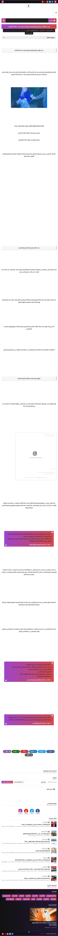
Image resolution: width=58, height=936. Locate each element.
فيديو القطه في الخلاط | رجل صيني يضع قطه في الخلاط (36, 824)
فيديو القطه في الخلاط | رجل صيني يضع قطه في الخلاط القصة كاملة (32, 860)
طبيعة (52, 899)
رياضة (21, 896)
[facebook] (52, 2)
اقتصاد (41, 896)
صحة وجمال (5, 896)
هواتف (17, 899)
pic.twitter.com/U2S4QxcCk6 (44, 676)
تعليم (27, 896)
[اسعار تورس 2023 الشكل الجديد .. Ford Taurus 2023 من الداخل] (53, 869)
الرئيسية (51, 20)
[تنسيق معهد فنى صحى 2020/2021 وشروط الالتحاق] (53, 833)
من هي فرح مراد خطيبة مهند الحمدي (29, 133)
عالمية (45, 899)
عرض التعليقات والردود (7, 782)
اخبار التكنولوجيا (50, 896)
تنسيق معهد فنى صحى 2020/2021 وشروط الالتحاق (36, 834)
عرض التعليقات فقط (18, 782)
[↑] (29, 932)
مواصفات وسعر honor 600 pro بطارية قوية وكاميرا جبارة (44, 923)
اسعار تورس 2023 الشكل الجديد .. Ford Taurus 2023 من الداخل (34, 869)
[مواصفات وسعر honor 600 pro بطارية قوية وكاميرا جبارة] (43, 914)
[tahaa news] (29, 6)
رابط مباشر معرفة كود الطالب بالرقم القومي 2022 (37, 841)
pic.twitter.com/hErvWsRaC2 (36, 541)
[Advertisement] (29, 13)
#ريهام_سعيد (48, 541)
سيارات (14, 896)
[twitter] (50, 2)
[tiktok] (45, 2)
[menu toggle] (55, 2)
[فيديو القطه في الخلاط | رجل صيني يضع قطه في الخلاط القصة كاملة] (53, 859)
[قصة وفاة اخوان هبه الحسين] (53, 850)
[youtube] (47, 2)
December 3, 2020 (45, 544)
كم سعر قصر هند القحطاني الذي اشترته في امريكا (37, 878)
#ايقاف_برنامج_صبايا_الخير (41, 539)
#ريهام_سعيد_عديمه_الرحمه (15, 539)
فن (27, 30)
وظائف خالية (9, 899)
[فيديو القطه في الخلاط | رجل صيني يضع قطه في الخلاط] (53, 824)
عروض (38, 899)
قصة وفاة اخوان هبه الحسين (42, 851)
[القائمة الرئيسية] (4, 20)
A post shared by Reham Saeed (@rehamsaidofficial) (35, 477)
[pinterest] (43, 2)
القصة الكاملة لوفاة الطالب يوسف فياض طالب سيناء (29, 126)
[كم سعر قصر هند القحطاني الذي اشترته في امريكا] (53, 878)
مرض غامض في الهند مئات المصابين (29, 140)
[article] (16, 763)
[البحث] (3, 2)
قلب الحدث (53, 927)
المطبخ (34, 896)
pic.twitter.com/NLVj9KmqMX (16, 720)
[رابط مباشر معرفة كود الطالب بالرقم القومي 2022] (53, 841)
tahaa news (42, 933)
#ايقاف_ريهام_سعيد (28, 539)
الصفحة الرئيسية (34, 30)
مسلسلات (25, 899)
